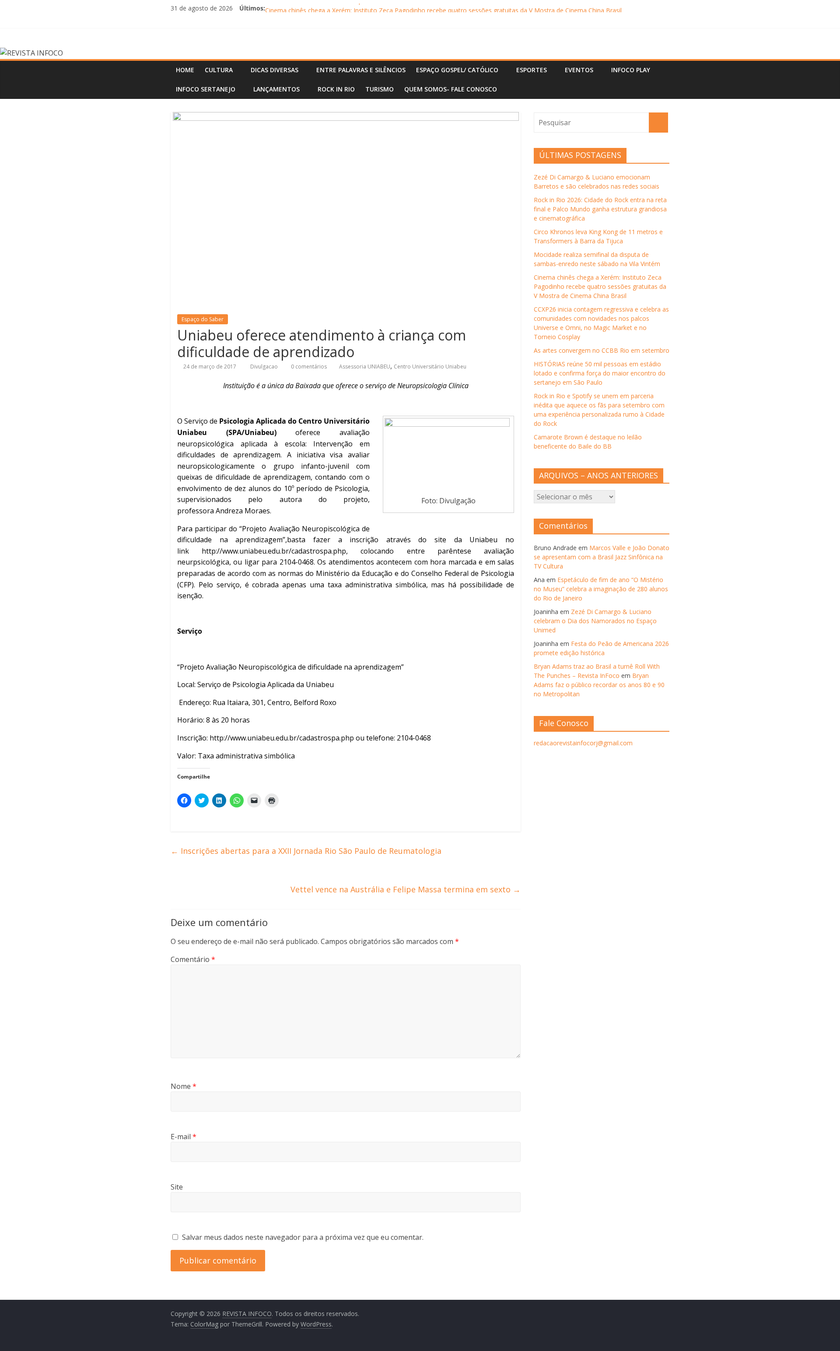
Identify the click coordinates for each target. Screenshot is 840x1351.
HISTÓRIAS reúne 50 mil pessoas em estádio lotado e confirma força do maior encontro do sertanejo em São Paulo (599, 373)
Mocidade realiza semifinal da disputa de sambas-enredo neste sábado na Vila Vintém (386, 8)
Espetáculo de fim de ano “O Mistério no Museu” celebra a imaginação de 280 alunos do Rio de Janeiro (601, 588)
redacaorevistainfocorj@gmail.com (583, 743)
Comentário (193, 959)
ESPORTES (531, 70)
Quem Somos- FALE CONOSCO (450, 89)
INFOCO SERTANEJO (205, 89)
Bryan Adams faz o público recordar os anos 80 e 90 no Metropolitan (599, 684)
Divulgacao (264, 366)
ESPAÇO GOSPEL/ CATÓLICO (457, 70)
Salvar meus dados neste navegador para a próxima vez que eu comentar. (303, 1237)
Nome (183, 1086)
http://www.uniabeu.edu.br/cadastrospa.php (274, 551)
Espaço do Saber (203, 319)
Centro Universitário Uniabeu (430, 366)
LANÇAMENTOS (276, 89)
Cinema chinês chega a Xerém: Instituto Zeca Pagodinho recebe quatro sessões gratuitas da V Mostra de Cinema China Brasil (600, 286)
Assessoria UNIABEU (364, 366)
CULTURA (219, 70)
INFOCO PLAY (630, 70)
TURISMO (379, 89)
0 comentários (308, 366)
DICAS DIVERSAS (274, 70)
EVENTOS (579, 70)
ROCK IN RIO (336, 89)
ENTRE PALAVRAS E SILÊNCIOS (361, 70)
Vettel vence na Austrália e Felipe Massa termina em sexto (405, 889)
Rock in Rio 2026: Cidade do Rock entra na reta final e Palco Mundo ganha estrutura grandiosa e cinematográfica (600, 209)
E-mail (183, 1136)
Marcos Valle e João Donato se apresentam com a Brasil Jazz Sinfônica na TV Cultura (601, 557)
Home (185, 70)
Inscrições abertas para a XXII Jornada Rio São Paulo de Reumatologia (306, 851)
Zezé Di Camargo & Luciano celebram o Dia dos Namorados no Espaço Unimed (595, 620)
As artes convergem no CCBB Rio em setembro (601, 350)
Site (177, 1187)
